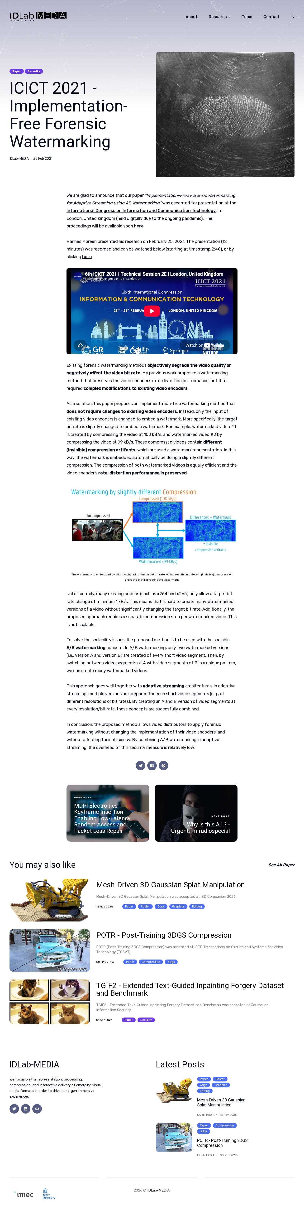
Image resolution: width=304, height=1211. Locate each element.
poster (145, 906)
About (191, 16)
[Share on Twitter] (140, 765)
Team (247, 16)
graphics (178, 906)
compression (151, 962)
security (34, 71)
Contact (271, 16)
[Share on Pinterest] (163, 765)
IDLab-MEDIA (19, 158)
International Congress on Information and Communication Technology (141, 210)
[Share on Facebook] (152, 765)
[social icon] (14, 1109)
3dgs (161, 906)
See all (281, 864)
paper (16, 71)
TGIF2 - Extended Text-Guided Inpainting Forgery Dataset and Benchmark (190, 989)
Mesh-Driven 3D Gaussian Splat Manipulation (170, 884)
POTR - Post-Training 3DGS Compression (164, 935)
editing (197, 906)
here (139, 226)
